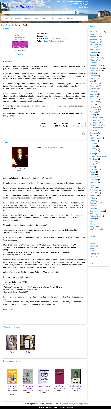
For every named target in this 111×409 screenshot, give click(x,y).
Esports (93, 104)
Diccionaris (94, 76)
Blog (60, 18)
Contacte (41, 407)
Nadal (92, 167)
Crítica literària (95, 71)
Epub (92, 246)
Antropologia (95, 37)
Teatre (92, 219)
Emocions (94, 94)
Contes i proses (96, 68)
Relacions (94, 195)
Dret (91, 81)
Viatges (93, 227)
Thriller (92, 224)
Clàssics (93, 60)
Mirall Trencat (59, 386)
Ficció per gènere (97, 128)
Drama (92, 78)
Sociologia (94, 214)
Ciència (93, 55)
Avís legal (70, 407)
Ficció (46, 36)
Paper (92, 254)
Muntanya (94, 162)
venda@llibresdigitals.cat (78, 403)
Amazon (43, 126)
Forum (56, 407)
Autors (45, 18)
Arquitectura (94, 42)
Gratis (37, 18)
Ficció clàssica (95, 120)
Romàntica (94, 203)
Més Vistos (28, 18)
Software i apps (96, 216)
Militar (92, 154)
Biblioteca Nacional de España (57, 38)
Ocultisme (94, 180)
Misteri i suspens (96, 156)
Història (93, 136)
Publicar (53, 18)
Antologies (94, 34)
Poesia (92, 185)
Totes (92, 263)
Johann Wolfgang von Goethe (53, 41)
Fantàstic (93, 110)
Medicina (93, 151)
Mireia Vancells (28, 390)
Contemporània (96, 65)
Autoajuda (94, 50)
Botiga (8, 25)
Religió (93, 201)
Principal (9, 18)
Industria (93, 143)
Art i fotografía (95, 45)
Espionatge (94, 99)
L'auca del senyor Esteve (44, 387)
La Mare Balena (75, 386)
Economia (94, 89)
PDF (92, 256)
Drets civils (94, 86)
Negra (92, 175)
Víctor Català (75, 388)
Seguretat (94, 208)
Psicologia (94, 190)
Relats (92, 198)
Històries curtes (96, 138)
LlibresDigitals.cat (21, 6)
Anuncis (48, 407)
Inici (2, 25)
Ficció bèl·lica (95, 117)
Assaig (92, 47)
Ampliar (20, 54)
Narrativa (93, 169)
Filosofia (93, 130)
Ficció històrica (96, 125)
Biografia (93, 52)
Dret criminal (95, 84)
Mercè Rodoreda (60, 388)
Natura (92, 172)
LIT (91, 251)
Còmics (93, 63)
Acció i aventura (96, 32)
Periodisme (94, 182)
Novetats (18, 18)
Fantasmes (94, 107)
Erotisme (93, 97)
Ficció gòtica (95, 123)
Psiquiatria (94, 193)
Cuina (92, 73)
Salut (92, 206)
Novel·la (93, 177)
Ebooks (14, 25)
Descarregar (78, 126)
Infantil (92, 146)
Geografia (94, 133)
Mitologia (93, 159)
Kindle (92, 248)
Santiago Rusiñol (44, 390)
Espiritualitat (95, 102)
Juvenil (93, 149)
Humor (92, 141)
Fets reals (94, 112)
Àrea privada (70, 18)
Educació (93, 91)
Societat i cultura (96, 211)
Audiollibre (94, 243)
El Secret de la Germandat (28, 387)
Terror (92, 221)
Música (93, 164)
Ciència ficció (95, 58)
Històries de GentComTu (12, 387)
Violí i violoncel (96, 229)
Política (93, 188)
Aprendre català (96, 39)
